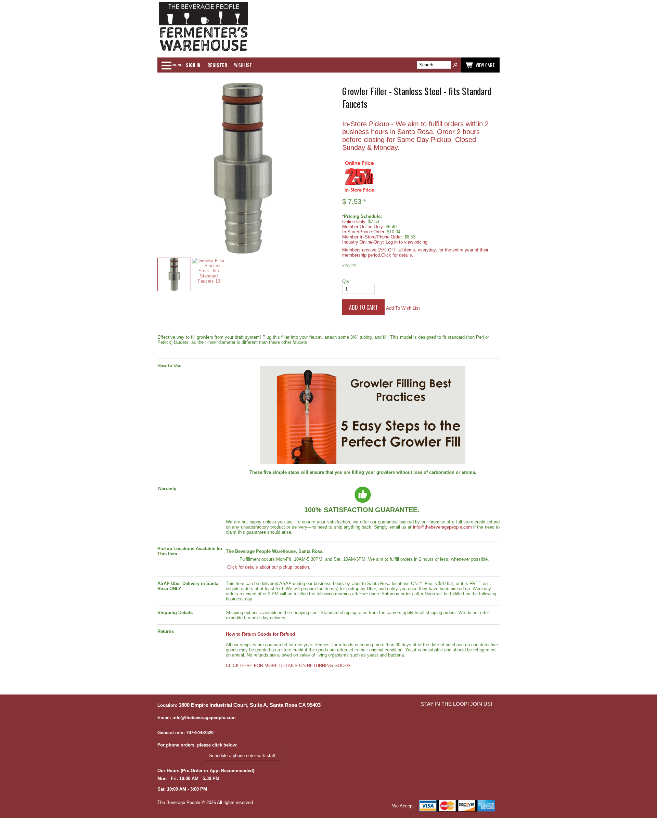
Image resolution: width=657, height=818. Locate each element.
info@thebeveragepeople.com (442, 527)
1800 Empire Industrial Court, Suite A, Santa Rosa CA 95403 (250, 705)
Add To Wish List (403, 308)
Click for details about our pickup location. (268, 567)
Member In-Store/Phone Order (372, 236)
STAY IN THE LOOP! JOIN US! (456, 704)
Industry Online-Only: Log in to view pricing (384, 242)
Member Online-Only (362, 226)
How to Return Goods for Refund (260, 634)
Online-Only (353, 221)
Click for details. (397, 255)
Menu (177, 65)
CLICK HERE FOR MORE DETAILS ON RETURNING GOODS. (289, 665)
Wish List (243, 65)
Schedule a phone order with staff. (243, 755)
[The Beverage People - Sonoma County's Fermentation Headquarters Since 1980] (203, 51)
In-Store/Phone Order (363, 231)
